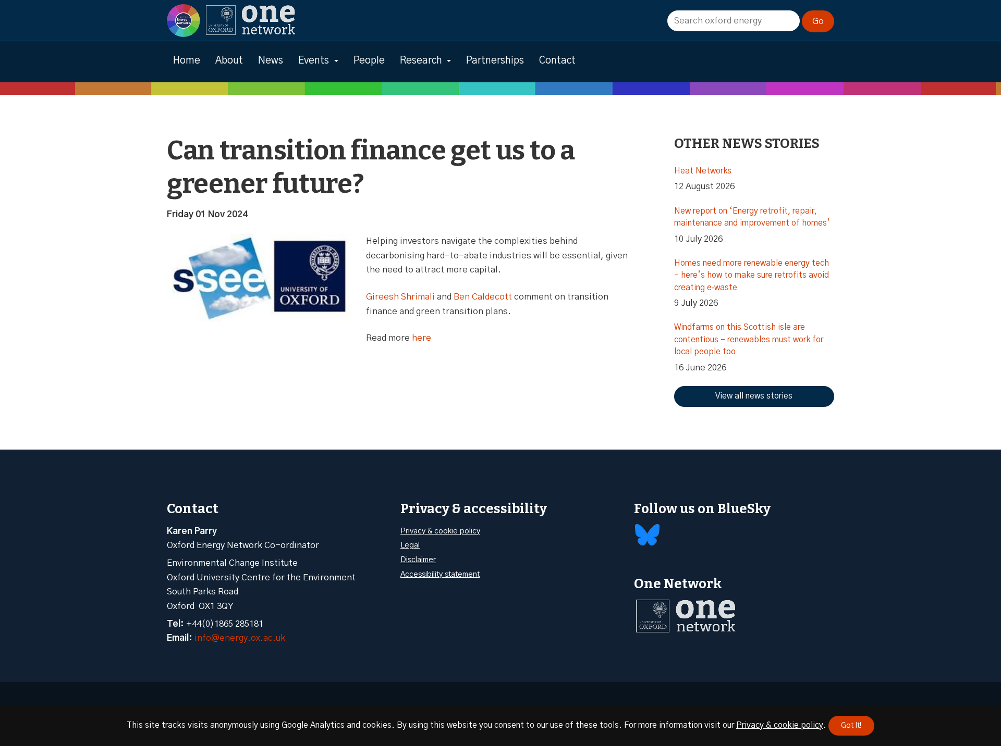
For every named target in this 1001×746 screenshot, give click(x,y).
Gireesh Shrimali (400, 296)
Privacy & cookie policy (440, 531)
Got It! (851, 725)
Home (186, 61)
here (421, 337)
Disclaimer (418, 560)
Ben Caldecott (483, 296)
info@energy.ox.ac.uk (239, 637)
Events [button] (313, 61)
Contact (557, 61)
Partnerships (495, 61)
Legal (410, 545)
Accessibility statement (440, 574)
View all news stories (753, 396)
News (270, 61)
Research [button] (421, 61)
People (369, 61)
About (229, 61)
